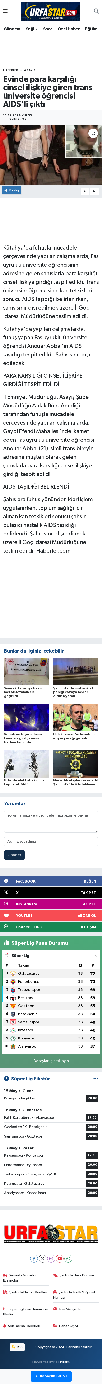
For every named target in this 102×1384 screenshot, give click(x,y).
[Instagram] (51, 1259)
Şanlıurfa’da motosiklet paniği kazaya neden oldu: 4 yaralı (73, 692)
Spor (47, 29)
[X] (42, 1259)
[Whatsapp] (68, 1259)
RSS (19, 1347)
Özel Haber (69, 29)
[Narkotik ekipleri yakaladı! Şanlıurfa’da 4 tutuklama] (75, 764)
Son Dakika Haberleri (24, 1326)
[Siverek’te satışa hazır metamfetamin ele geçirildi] (26, 672)
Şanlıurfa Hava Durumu (77, 1275)
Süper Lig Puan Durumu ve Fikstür (25, 1311)
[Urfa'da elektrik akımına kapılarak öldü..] (26, 764)
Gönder (14, 855)
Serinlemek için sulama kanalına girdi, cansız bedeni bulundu (23, 738)
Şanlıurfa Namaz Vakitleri (28, 1292)
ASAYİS (30, 70)
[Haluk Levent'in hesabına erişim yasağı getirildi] (75, 718)
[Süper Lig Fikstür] (95, 1079)
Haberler (10, 70)
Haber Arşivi (68, 1326)
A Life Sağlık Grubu (51, 1376)
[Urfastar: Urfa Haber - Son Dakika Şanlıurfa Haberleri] (50, 11)
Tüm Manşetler (70, 1309)
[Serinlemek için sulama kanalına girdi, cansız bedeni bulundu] (26, 718)
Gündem (12, 29)
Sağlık (31, 29)
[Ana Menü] (5, 12)
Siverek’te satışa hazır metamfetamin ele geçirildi (23, 692)
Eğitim (91, 29)
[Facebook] (34, 1259)
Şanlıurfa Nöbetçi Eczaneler (19, 1278)
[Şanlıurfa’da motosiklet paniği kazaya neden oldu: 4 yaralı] (75, 672)
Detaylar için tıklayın (51, 1061)
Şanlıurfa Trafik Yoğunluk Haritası (74, 1294)
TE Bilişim (63, 1362)
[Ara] (96, 12)
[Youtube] (60, 1259)
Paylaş (14, 190)
